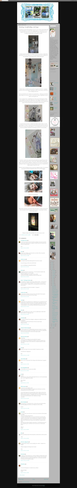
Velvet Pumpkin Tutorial (55, 93)
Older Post (46, 479)
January (53, 325)
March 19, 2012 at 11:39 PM (25, 255)
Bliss (21, 433)
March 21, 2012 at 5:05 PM (25, 429)
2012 (52, 269)
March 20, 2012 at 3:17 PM (25, 364)
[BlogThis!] (35, 234)
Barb (21, 347)
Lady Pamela (23, 317)
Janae (21, 251)
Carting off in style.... (55, 292)
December (53, 270)
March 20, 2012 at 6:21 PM (25, 398)
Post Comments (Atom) (25, 481)
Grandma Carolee (23, 292)
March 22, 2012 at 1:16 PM (25, 472)
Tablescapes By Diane (24, 336)
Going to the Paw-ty (55, 312)
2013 (52, 267)
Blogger (43, 485)
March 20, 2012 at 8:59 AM (25, 324)
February (53, 324)
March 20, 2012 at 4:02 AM (25, 276)
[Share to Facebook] (37, 234)
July (53, 278)
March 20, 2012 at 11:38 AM (25, 355)
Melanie (22, 270)
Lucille (22, 300)
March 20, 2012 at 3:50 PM (25, 370)
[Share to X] (36, 234)
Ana (21, 374)
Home (33, 479)
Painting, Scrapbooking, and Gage (55, 300)
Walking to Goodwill (55, 291)
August (53, 277)
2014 (52, 266)
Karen (21, 310)
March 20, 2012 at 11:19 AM (25, 344)
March (53, 285)
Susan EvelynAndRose (24, 367)
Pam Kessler (22, 454)
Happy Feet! (54, 305)
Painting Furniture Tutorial (55, 88)
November (53, 272)
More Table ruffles (54, 306)
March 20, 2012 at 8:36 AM (25, 314)
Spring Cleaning (56, 82)
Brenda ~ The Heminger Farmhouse (26, 280)
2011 (52, 327)
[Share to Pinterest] (38, 234)
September (53, 275)
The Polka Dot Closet (24, 240)
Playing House (54, 288)
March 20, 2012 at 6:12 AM (25, 296)
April (53, 283)
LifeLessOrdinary (23, 358)
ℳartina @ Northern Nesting (25, 327)
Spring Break (54, 286)
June (53, 280)
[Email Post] (33, 234)
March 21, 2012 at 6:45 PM (25, 438)
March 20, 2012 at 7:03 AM (25, 306)
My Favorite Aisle (54, 289)
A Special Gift (54, 317)
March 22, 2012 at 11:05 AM (25, 460)
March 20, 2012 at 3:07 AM (25, 266)
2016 (52, 262)
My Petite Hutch (54, 315)
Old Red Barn (23, 464)
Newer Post (21, 479)
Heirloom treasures (23, 386)
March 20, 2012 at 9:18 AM (25, 333)
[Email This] (34, 234)
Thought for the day (55, 314)
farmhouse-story (23, 259)
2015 (52, 264)
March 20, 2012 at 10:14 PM (25, 408)
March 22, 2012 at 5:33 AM (25, 450)
